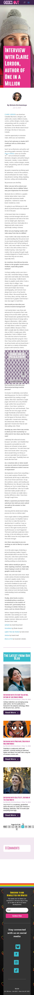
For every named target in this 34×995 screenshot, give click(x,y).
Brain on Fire (8, 639)
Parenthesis (8, 628)
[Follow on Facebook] (16, 954)
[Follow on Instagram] (16, 962)
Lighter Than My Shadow (12, 632)
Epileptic (7, 625)
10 (29, 827)
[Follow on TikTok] (16, 970)
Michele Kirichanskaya (13, 699)
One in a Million (9, 153)
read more (10, 712)
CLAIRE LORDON (10, 114)
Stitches (7, 635)
